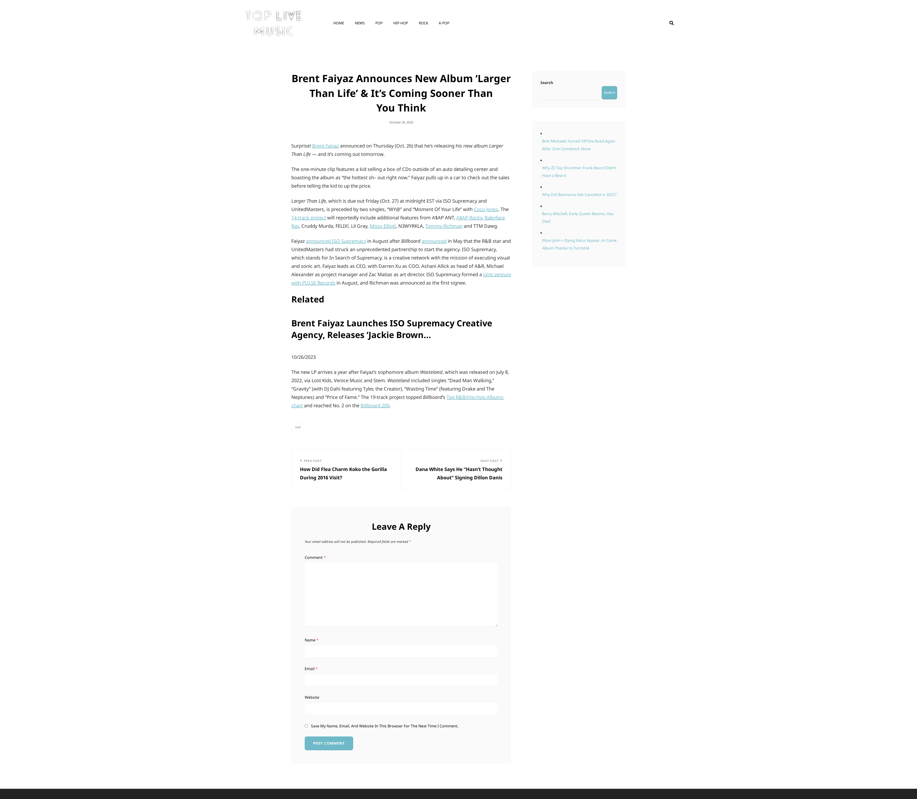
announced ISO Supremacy (336, 241)
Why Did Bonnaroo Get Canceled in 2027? (579, 194)
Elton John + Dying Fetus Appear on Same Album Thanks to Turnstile (579, 244)
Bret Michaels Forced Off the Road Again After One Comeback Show (578, 144)
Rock (423, 23)
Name (312, 640)
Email (311, 668)
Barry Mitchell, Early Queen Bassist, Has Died (577, 217)
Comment (315, 557)
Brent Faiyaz (325, 146)
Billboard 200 (375, 405)
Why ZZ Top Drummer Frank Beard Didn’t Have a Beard (579, 171)
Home (338, 23)
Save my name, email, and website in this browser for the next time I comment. (384, 726)
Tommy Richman (444, 226)
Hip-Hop (400, 23)
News (360, 23)
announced (434, 241)
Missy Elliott (383, 226)
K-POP (444, 23)
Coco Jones (486, 209)
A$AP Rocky (469, 217)
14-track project (308, 217)
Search (546, 82)
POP (379, 23)
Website (312, 697)
